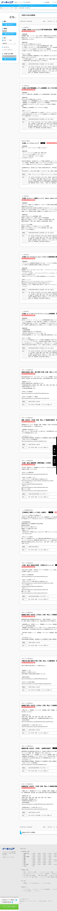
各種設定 (25, 883)
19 (53, 21)
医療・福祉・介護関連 (42, 875)
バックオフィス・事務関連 (43, 873)
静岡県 (39, 858)
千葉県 (55, 855)
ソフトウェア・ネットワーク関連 (46, 872)
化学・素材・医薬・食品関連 (29, 875)
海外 (33, 865)
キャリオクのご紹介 (46, 883)
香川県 (39, 862)
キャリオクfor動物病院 (45, 889)
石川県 (44, 856)
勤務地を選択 (10, 33)
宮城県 (50, 853)
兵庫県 (50, 859)
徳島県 (34, 862)
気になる (54, 452)
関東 (24, 855)
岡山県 (44, 861)
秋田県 (55, 853)
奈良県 (55, 859)
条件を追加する (10, 58)
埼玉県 (50, 855)
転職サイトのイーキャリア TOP (6, 7)
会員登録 (47, 2)
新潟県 (34, 856)
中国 (24, 861)
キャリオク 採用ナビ (28, 890)
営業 (24, 872)
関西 (24, 859)
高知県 (50, 862)
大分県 (55, 864)
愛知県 (44, 858)
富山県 (39, 856)
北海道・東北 (26, 853)
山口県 (55, 861)
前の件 (50, 21)
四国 (24, 862)
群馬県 (44, 855)
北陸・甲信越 (26, 856)
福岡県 (34, 864)
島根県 (39, 861)
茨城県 (34, 855)
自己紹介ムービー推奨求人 (8, 899)
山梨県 (55, 856)
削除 (15, 56)
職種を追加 (10, 24)
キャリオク (35, 889)
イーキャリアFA (27, 889)
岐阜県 (34, 858)
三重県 (50, 858)
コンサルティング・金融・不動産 (30, 877)
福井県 (50, 856)
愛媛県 (44, 862)
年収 (5, 40)
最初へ (44, 21)
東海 (24, 858)
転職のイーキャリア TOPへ (8, 857)
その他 (25, 865)
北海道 (34, 853)
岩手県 (44, 853)
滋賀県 (34, 859)
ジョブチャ (37, 890)
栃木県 (39, 855)
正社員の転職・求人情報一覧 (24, 7)
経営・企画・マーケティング (29, 873)
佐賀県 (39, 864)
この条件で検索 (10, 906)
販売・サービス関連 (33, 872)
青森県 (39, 853)
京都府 (39, 859)
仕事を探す (28, 2)
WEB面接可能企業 (6, 902)
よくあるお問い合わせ (34, 883)
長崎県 (44, 864)
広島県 (15, 7)
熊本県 (50, 864)
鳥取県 (34, 861)
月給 (10, 40)
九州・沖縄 (26, 864)
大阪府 (44, 859)
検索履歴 (54, 462)
